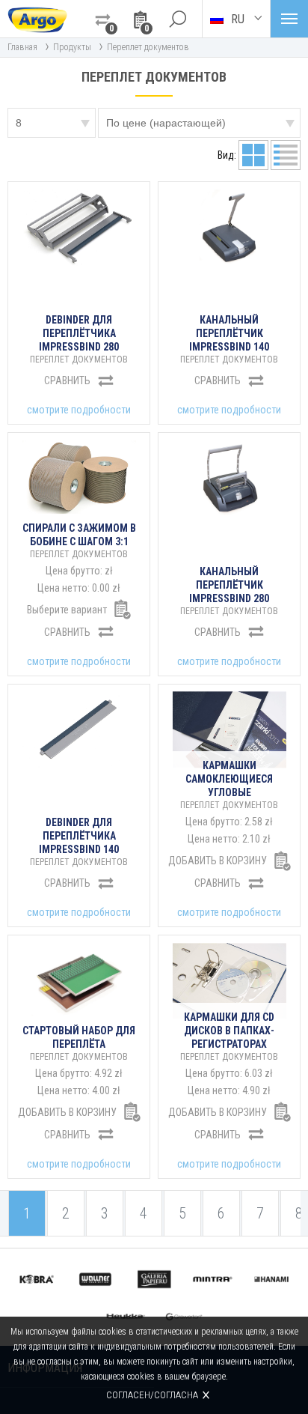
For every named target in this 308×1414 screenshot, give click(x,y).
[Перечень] (253, 155)
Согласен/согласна (152, 1395)
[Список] (286, 155)
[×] (177, 18)
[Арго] (37, 18)
